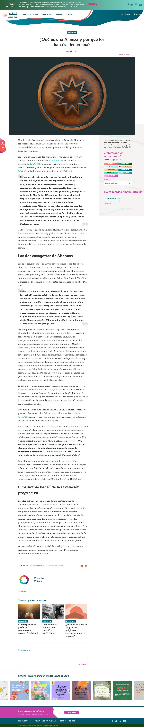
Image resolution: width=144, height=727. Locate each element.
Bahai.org (24, 7)
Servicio (125, 164)
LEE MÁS (22, 591)
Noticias (111, 170)
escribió (72, 440)
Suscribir (72, 712)
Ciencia (110, 173)
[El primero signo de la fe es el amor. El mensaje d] (123, 690)
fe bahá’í (22, 171)
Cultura (125, 173)
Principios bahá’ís (56, 565)
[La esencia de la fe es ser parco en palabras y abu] (19, 690)
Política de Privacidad (45, 721)
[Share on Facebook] (2, 143)
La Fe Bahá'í (47, 14)
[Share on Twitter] (2, 147)
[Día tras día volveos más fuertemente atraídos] (62, 690)
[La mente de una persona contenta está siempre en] (82, 690)
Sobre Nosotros (30, 14)
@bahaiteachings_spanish (56, 675)
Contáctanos (24, 721)
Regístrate (126, 209)
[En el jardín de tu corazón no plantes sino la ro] (103, 690)
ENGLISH (138, 14)
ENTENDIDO (92, 5)
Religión (72, 32)
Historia (110, 176)
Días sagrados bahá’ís (38, 565)
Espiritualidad (125, 167)
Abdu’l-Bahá (54, 160)
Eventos (69, 14)
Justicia (111, 164)
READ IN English (126, 55)
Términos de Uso (67, 721)
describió (47, 281)
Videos (59, 14)
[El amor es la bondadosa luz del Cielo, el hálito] (40, 690)
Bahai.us (74, 7)
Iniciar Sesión (124, 14)
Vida (111, 167)
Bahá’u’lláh (35, 164)
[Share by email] (82, 565)
